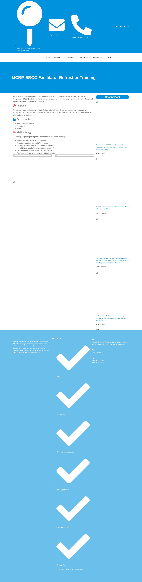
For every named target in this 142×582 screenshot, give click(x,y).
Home (48, 57)
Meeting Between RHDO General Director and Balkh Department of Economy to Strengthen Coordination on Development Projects (111, 147)
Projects (71, 57)
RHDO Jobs (97, 57)
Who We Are (59, 57)
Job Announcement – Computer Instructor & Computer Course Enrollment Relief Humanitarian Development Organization (111, 318)
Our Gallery (84, 57)
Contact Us (110, 57)
